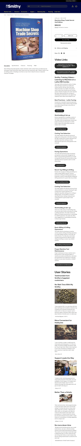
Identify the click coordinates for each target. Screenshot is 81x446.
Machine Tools (7, 11)
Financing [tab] (29, 65)
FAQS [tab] (35, 65)
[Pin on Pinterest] (64, 53)
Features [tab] (23, 65)
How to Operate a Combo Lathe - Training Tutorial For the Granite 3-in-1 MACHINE (66, 72)
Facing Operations (60, 165)
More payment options (66, 43)
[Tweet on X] (59, 53)
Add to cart (70, 35)
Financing (50, 11)
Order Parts (57, 11)
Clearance (16, 11)
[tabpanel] (26, 71)
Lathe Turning (59, 110)
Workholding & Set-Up (61, 223)
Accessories (24, 11)
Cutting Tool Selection (61, 203)
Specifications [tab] (15, 65)
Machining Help (41, 11)
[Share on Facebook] (61, 53)
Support (32, 11)
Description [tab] (7, 65)
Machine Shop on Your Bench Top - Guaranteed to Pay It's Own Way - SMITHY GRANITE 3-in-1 (66, 65)
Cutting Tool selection (61, 147)
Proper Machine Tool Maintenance (63, 264)
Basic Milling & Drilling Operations (63, 244)
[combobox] (47, 6)
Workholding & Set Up (61, 129)
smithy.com (57, 18)
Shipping (56, 27)
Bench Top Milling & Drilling (62, 182)
